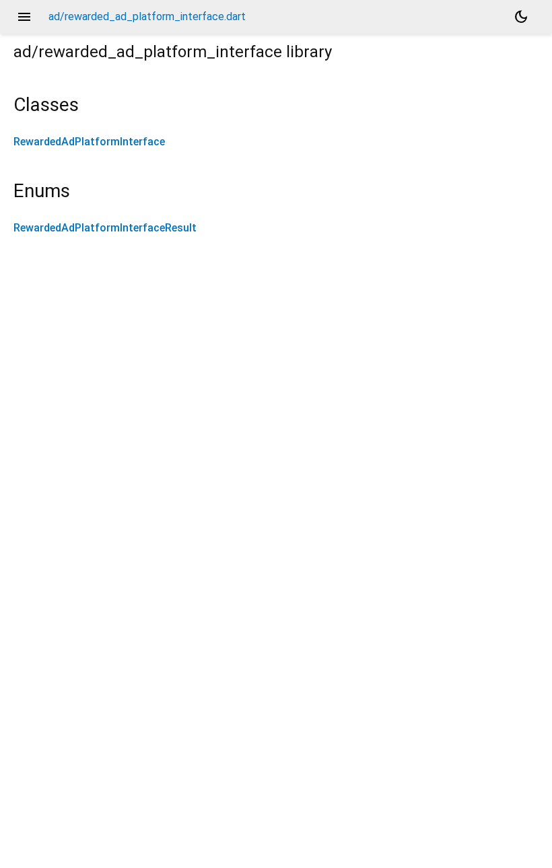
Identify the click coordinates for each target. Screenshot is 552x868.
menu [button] (24, 17)
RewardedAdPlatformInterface (89, 141)
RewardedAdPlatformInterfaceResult (105, 227)
